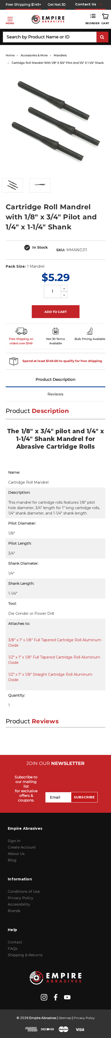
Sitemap (65, 1018)
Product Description (55, 379)
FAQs (13, 948)
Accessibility (19, 904)
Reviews (55, 394)
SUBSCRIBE (84, 797)
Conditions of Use (24, 891)
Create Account (22, 847)
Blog (12, 860)
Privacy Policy (20, 898)
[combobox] (50, 37)
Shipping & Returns (25, 955)
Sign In (14, 840)
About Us (16, 853)
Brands (14, 910)
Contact (15, 942)
